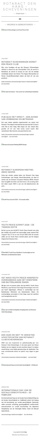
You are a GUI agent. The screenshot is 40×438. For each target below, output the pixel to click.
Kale (25, 432)
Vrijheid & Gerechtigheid (31, 81)
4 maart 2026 (4, 221)
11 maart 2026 (4, 166)
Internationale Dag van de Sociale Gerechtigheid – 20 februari (16, 392)
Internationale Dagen (16, 81)
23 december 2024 (5, 331)
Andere (3, 81)
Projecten (23, 81)
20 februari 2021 (5, 387)
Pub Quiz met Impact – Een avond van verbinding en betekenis (19, 118)
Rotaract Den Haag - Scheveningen (20, 6)
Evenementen (8, 81)
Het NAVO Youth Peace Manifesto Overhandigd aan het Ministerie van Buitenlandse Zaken (19, 280)
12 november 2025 (5, 274)
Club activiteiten (9, 134)
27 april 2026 (4, 58)
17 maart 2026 (4, 113)
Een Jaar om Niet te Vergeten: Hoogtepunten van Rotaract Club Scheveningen (18, 337)
